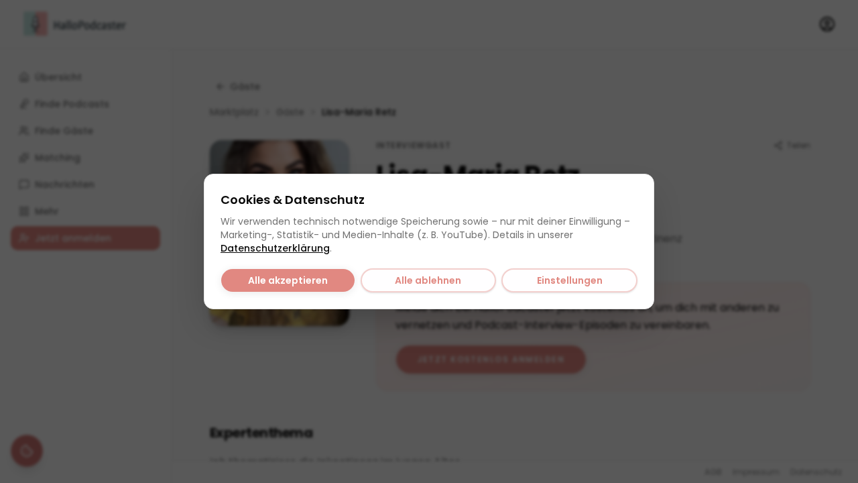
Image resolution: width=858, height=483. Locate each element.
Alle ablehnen (428, 280)
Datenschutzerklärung (275, 248)
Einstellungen (570, 280)
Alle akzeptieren (288, 280)
